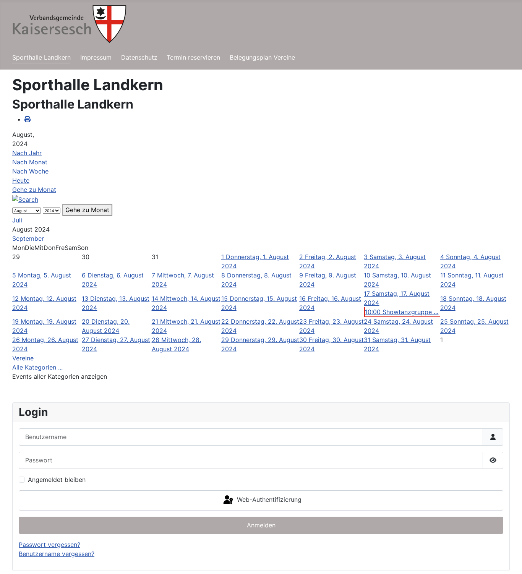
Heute (20, 180)
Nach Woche (30, 171)
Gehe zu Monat (34, 189)
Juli (17, 220)
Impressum (96, 57)
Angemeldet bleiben (57, 479)
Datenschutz (139, 57)
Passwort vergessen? (49, 544)
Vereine (23, 358)
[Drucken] (27, 119)
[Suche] (25, 199)
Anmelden (261, 525)
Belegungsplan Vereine (262, 57)
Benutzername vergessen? (56, 554)
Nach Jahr (27, 153)
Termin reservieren (193, 57)
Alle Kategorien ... (37, 367)
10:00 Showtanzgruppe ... (401, 312)
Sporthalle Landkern (41, 57)
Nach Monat (29, 162)
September (28, 238)
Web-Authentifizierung (268, 500)
